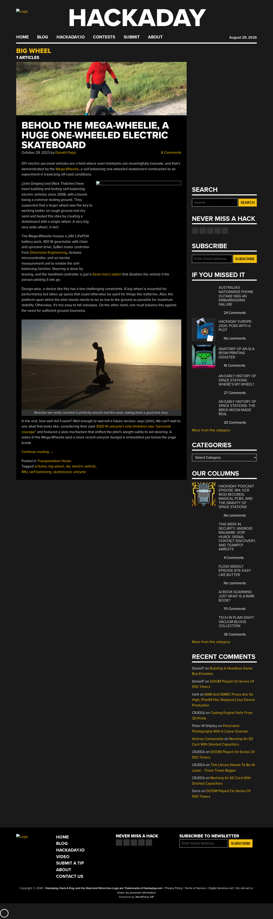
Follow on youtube (210, 230)
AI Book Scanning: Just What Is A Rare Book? (237, 596)
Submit (132, 37)
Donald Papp (65, 152)
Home (22, 37)
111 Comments (234, 609)
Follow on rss (217, 230)
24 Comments (234, 313)
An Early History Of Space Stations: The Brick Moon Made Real (237, 407)
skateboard (62, 472)
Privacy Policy (174, 888)
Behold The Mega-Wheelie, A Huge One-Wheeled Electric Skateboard (95, 135)
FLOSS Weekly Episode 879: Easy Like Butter (235, 570)
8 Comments (170, 152)
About (155, 37)
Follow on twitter (202, 230)
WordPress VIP (144, 897)
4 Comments (233, 558)
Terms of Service (195, 888)
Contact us (225, 230)
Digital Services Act (221, 888)
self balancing (40, 472)
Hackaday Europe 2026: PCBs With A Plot (235, 325)
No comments (234, 338)
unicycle (79, 472)
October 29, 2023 (36, 152)
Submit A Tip (70, 863)
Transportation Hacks (54, 461)
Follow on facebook (195, 230)
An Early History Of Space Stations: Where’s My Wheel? (237, 380)
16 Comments (234, 365)
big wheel (56, 466)
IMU (25, 472)
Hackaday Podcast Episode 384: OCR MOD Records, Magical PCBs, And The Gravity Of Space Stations (236, 496)
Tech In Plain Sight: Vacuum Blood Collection (236, 621)
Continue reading (38, 452)
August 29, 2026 (243, 37)
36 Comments (234, 634)
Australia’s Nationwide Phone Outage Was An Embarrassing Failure (236, 295)
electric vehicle (84, 466)
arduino (41, 466)
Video (63, 856)
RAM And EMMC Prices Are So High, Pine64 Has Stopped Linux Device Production (223, 700)
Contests (104, 37)
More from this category (211, 430)
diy (68, 466)
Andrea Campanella (208, 739)
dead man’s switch (106, 274)
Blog (42, 37)
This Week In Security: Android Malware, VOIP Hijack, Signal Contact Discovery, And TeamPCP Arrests (237, 536)
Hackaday (137, 18)
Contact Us (69, 876)
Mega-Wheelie (67, 169)
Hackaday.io (71, 37)
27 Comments (234, 393)
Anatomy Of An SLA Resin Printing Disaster (236, 353)
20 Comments (234, 422)
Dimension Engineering (48, 252)
